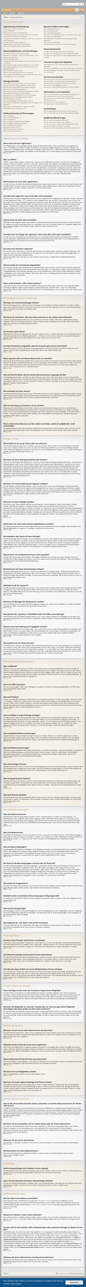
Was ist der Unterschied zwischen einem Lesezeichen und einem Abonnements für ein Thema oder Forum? (61, 95)
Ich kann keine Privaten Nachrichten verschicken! (59, 51)
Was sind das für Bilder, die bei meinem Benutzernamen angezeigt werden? (20, 68)
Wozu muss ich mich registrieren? (13, 29)
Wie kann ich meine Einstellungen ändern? (16, 53)
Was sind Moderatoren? (51, 31)
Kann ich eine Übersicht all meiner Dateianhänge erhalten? (61, 113)
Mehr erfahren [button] (16, 1284)
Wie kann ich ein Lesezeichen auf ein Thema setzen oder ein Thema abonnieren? (62, 99)
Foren (9, 10)
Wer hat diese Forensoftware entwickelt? (56, 120)
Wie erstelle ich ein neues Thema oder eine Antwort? (19, 83)
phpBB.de (23, 366)
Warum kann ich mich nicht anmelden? (15, 36)
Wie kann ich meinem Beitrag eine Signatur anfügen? (19, 87)
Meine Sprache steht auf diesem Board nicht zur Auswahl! (21, 65)
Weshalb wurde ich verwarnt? (12, 99)
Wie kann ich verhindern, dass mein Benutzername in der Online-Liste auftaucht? (20, 56)
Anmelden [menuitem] (80, 10)
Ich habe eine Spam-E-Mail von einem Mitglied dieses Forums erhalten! (63, 56)
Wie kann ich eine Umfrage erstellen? (14, 89)
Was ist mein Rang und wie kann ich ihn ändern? (18, 72)
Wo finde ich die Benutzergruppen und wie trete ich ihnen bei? (62, 35)
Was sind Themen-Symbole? (12, 131)
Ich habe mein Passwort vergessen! (14, 42)
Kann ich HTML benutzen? (11, 117)
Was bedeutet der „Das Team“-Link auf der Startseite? (60, 44)
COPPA (24, 200)
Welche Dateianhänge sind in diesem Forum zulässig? (60, 111)
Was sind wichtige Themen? (12, 127)
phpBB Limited (7, 366)
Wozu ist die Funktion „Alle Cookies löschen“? (17, 46)
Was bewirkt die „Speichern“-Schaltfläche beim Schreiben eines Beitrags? (22, 103)
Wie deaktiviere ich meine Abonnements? (56, 104)
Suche (4, 13)
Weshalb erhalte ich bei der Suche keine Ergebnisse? (60, 81)
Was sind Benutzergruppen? (52, 33)
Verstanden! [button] (74, 1282)
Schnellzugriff (3, 10)
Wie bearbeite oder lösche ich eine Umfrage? (17, 93)
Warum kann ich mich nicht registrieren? (15, 33)
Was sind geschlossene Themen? (13, 129)
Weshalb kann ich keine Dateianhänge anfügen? (18, 97)
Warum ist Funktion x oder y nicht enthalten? (57, 122)
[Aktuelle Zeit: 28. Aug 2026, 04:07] (81, 17)
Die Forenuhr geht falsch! (11, 59)
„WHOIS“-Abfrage (63, 1234)
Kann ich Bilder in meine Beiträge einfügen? (16, 121)
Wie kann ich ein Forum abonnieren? (55, 102)
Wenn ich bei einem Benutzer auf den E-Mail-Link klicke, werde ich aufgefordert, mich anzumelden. (22, 75)
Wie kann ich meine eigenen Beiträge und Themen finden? (61, 87)
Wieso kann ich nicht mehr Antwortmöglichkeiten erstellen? (21, 91)
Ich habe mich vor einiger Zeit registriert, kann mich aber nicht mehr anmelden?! (22, 39)
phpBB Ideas (13, 1219)
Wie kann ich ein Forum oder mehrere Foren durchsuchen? (61, 79)
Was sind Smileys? (9, 119)
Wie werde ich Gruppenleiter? (53, 36)
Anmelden (11, 13)
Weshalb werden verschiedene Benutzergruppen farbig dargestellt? (60, 39)
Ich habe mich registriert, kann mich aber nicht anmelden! (20, 35)
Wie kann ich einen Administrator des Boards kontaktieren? (62, 128)
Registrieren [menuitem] (83, 10)
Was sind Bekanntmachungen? (12, 125)
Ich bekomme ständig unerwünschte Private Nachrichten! (61, 53)
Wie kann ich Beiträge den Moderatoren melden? (18, 101)
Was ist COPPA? (8, 31)
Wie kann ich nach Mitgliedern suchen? (56, 85)
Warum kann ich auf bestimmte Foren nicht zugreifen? (19, 95)
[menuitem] (76, 10)
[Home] (8, 4)
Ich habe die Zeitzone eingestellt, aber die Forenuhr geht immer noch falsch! (22, 62)
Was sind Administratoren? (52, 29)
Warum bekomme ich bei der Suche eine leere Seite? (60, 83)
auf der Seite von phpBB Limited (41, 1204)
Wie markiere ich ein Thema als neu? (14, 108)
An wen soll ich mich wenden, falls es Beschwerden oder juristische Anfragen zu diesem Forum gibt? (61, 125)
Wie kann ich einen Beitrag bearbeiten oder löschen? (19, 85)
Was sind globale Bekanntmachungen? (15, 123)
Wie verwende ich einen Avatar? (13, 70)
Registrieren (21, 13)
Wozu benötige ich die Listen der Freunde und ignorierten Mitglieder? (61, 65)
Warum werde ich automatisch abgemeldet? (16, 44)
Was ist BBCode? (8, 116)
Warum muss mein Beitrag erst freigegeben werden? (19, 106)
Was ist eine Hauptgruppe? (52, 42)
